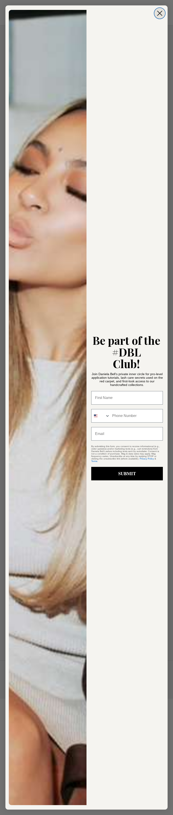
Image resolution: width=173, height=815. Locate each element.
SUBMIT (127, 473)
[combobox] (100, 415)
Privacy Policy (147, 458)
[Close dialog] (159, 13)
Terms (94, 461)
